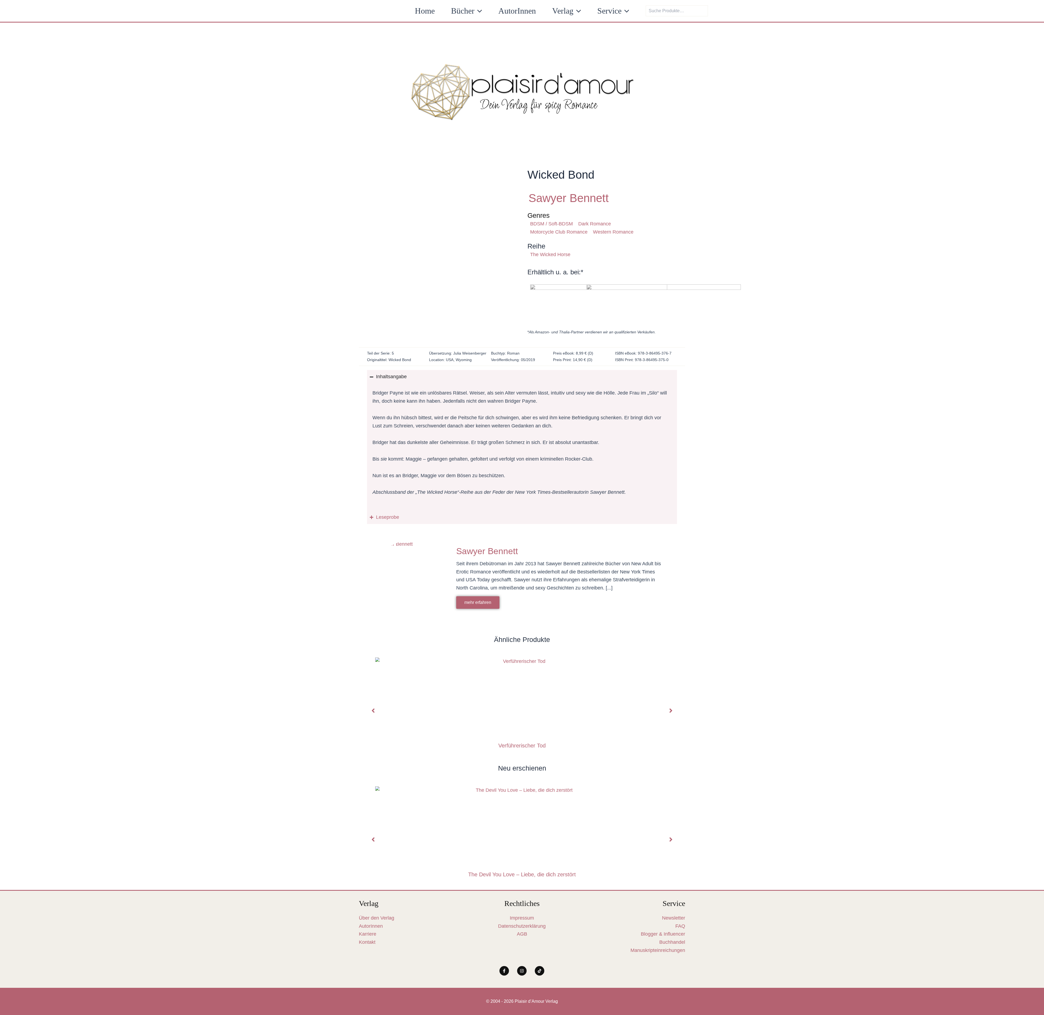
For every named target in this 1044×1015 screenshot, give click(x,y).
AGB (522, 934)
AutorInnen (371, 926)
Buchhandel (672, 942)
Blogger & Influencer (663, 934)
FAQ (680, 926)
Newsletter (673, 918)
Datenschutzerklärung (522, 926)
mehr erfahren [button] (477, 602)
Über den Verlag (376, 918)
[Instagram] (522, 971)
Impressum (522, 918)
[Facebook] (504, 971)
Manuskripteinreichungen (657, 950)
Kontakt (367, 942)
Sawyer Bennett (569, 198)
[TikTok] (539, 971)
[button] (478, 11)
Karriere (367, 934)
